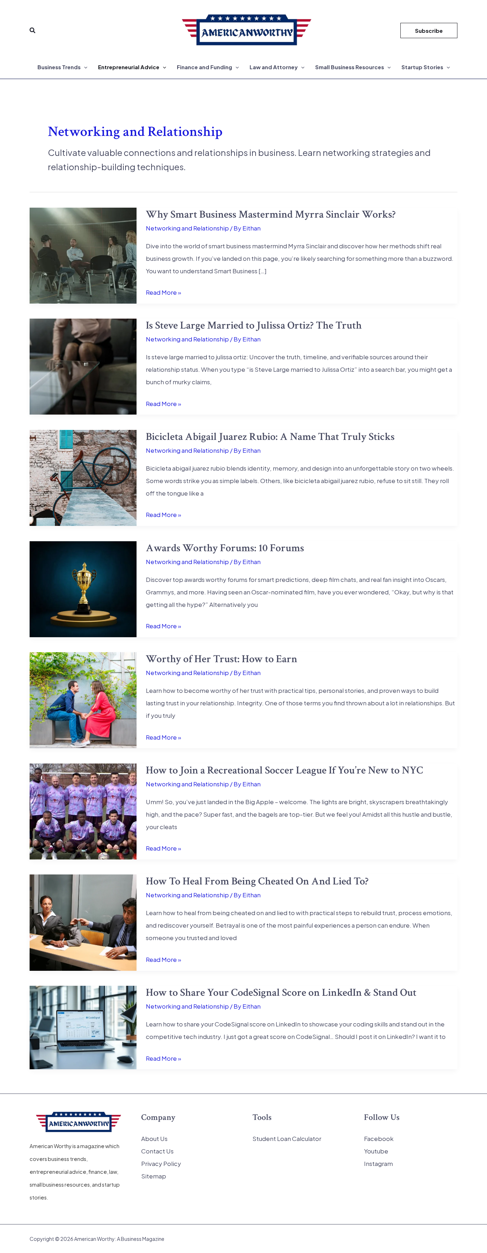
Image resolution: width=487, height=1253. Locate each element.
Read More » (163, 293)
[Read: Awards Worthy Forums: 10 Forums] (83, 588)
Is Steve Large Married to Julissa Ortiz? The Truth (254, 326)
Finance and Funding (204, 67)
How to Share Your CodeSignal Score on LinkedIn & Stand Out (281, 993)
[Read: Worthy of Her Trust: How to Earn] (83, 699)
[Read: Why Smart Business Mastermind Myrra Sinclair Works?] (83, 255)
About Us (154, 1138)
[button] (33, 30)
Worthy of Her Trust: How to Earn (221, 659)
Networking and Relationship (187, 228)
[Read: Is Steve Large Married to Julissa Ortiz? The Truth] (83, 366)
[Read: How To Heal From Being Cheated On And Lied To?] (83, 922)
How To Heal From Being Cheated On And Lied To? (257, 881)
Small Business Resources (349, 67)
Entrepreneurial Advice (128, 67)
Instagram (378, 1163)
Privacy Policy (161, 1163)
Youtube (376, 1151)
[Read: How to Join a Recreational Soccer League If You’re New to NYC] (83, 811)
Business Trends (59, 67)
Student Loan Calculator (286, 1138)
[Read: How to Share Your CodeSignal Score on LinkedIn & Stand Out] (83, 1027)
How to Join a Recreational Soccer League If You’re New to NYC (284, 770)
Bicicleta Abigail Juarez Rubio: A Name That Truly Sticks (270, 437)
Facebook (379, 1138)
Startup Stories (422, 67)
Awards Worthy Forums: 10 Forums (225, 548)
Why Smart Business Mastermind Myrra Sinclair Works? (271, 215)
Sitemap (153, 1176)
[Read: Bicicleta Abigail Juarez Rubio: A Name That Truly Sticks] (83, 477)
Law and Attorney (274, 67)
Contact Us (157, 1151)
